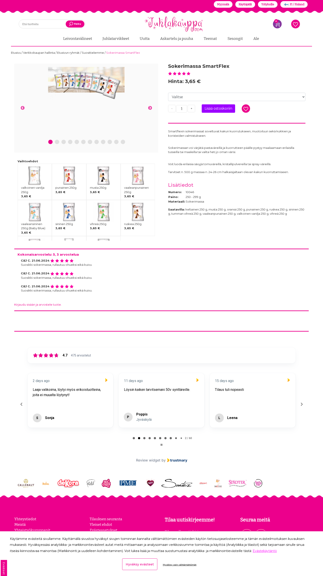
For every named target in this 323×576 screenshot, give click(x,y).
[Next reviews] (301, 404)
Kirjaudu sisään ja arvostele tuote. (38, 304)
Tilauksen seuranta (106, 519)
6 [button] (83, 142)
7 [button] (89, 142)
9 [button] (103, 142)
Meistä (20, 524)
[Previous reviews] (21, 404)
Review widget (148, 460)
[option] (86, 83)
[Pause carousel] (161, 445)
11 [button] (116, 142)
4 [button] (70, 142)
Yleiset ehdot (101, 524)
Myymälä (223, 4)
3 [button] (63, 142)
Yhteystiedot (25, 519)
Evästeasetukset (103, 530)
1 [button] (50, 142)
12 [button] (123, 142)
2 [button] (57, 142)
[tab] (133, 438)
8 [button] (96, 142)
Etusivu (16, 52)
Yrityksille (267, 4)
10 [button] (109, 142)
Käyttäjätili (245, 4)
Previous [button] (22, 108)
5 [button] (76, 142)
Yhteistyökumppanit (32, 530)
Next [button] (150, 108)
